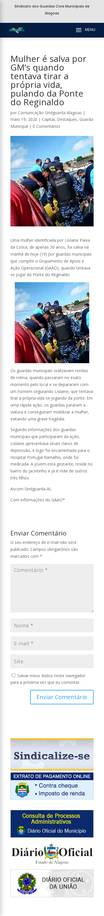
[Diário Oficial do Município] (52, 836)
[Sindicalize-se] (52, 769)
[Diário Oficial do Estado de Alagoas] (52, 866)
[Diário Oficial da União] (52, 895)
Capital (48, 119)
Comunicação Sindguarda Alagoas (50, 112)
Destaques (67, 119)
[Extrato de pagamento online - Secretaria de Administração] (52, 798)
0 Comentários (46, 126)
